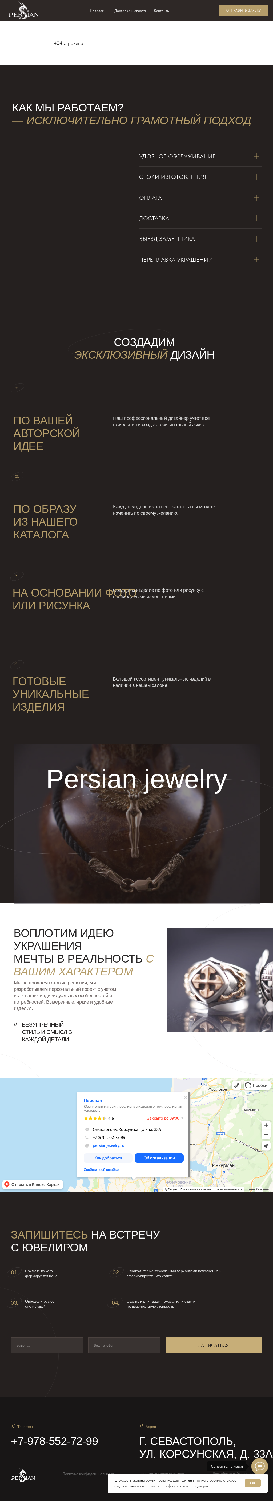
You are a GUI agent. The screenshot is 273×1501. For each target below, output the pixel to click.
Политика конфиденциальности (89, 1474)
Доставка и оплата (130, 11)
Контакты (162, 11)
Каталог (97, 11)
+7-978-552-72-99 (54, 1441)
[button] (243, 10)
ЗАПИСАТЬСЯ (213, 1345)
